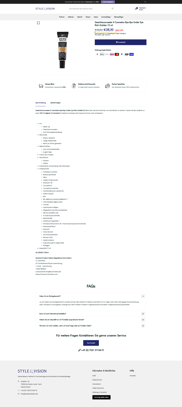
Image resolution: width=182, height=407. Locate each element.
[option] (62, 47)
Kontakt (133, 376)
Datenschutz (97, 380)
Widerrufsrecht (98, 388)
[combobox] (91, 9)
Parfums (61, 17)
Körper (88, 17)
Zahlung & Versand (99, 392)
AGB (94, 376)
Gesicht (79, 17)
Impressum (96, 384)
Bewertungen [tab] (56, 103)
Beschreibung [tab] (41, 103)
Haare (96, 17)
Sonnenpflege (105, 17)
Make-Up (70, 17)
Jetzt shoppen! (108, 2)
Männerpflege (118, 17)
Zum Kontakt (91, 343)
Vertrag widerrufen (101, 397)
